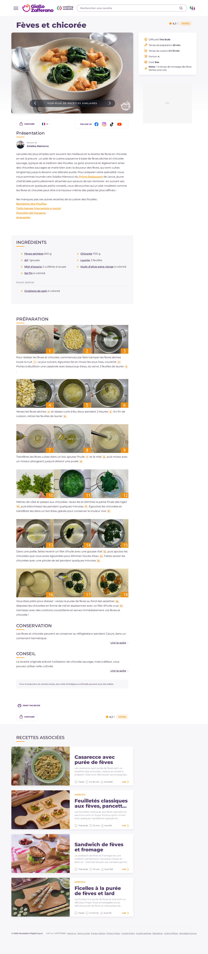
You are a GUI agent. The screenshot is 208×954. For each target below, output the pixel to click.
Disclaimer (157, 933)
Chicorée (86, 253)
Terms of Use (83, 933)
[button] (116, 643)
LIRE (124, 782)
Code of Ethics (171, 933)
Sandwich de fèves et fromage (99, 847)
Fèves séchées (33, 253)
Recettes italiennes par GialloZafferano (48, 8)
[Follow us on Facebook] (97, 124)
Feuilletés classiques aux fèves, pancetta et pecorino (101, 803)
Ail (26, 260)
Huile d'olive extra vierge (97, 266)
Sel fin (28, 273)
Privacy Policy (113, 933)
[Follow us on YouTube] (120, 124)
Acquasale (23, 217)
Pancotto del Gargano (31, 213)
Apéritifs (80, 794)
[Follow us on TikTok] (112, 124)
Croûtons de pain (35, 291)
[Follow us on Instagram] (104, 124)
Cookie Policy (128, 933)
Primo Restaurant (91, 176)
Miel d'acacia (33, 266)
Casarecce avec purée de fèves (95, 760)
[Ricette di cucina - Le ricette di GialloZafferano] (192, 8)
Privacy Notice (98, 933)
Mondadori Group (188, 933)
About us (71, 933)
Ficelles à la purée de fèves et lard (98, 891)
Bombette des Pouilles (31, 203)
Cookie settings (143, 933)
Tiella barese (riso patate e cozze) (38, 208)
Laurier (85, 260)
